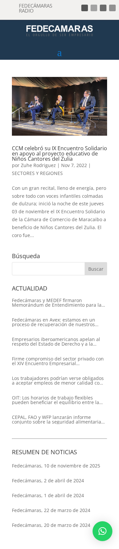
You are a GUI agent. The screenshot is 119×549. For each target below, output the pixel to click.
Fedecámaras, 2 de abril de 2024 (48, 480)
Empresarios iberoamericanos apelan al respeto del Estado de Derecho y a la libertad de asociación (56, 341)
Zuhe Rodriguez (38, 165)
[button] (102, 531)
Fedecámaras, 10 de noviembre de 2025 (56, 466)
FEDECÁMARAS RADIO (35, 8)
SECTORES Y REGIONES (37, 173)
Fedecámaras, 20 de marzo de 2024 (51, 525)
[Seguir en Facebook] (84, 8)
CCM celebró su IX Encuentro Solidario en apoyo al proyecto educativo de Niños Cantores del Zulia (59, 153)
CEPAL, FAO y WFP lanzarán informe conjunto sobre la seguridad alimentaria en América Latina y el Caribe (56, 419)
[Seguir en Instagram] (103, 8)
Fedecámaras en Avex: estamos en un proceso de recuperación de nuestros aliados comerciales (53, 322)
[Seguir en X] (94, 8)
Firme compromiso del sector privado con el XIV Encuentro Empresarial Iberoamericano (58, 361)
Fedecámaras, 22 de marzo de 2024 (51, 510)
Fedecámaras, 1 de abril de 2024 (48, 495)
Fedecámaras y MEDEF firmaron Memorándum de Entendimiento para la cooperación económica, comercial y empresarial (56, 302)
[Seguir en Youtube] (112, 8)
